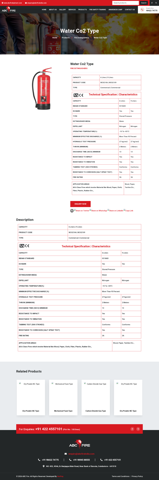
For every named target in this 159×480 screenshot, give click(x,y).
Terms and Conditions (120, 476)
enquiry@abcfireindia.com (37, 3)
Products (82, 9)
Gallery (62, 9)
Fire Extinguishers (81, 38)
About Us (53, 9)
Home (44, 9)
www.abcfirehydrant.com (13, 3)
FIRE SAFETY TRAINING (97, 9)
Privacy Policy (137, 476)
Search (143, 3)
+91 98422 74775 (50, 460)
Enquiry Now (80, 204)
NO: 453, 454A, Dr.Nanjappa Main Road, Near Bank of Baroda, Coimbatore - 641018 (81, 466)
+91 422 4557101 (48, 429)
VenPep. (60, 476)
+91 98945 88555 (81, 460)
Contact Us (130, 9)
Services (72, 9)
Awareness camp (115, 9)
